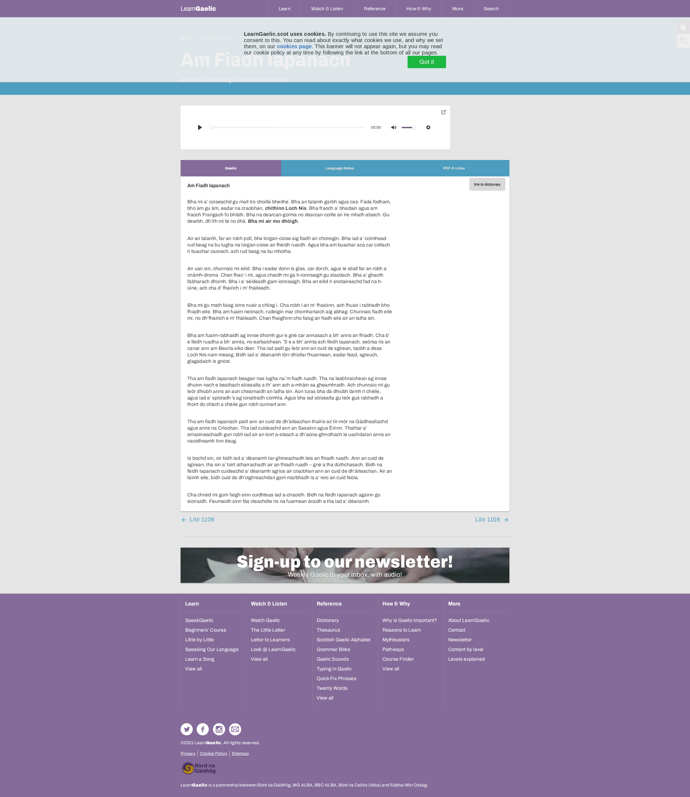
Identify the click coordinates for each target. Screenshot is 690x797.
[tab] (231, 168)
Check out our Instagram (219, 729)
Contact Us (235, 729)
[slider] (287, 127)
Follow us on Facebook (203, 729)
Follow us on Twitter (187, 729)
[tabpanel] (345, 343)
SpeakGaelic (199, 620)
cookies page (294, 46)
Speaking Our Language (212, 649)
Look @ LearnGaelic (273, 649)
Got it (426, 62)
